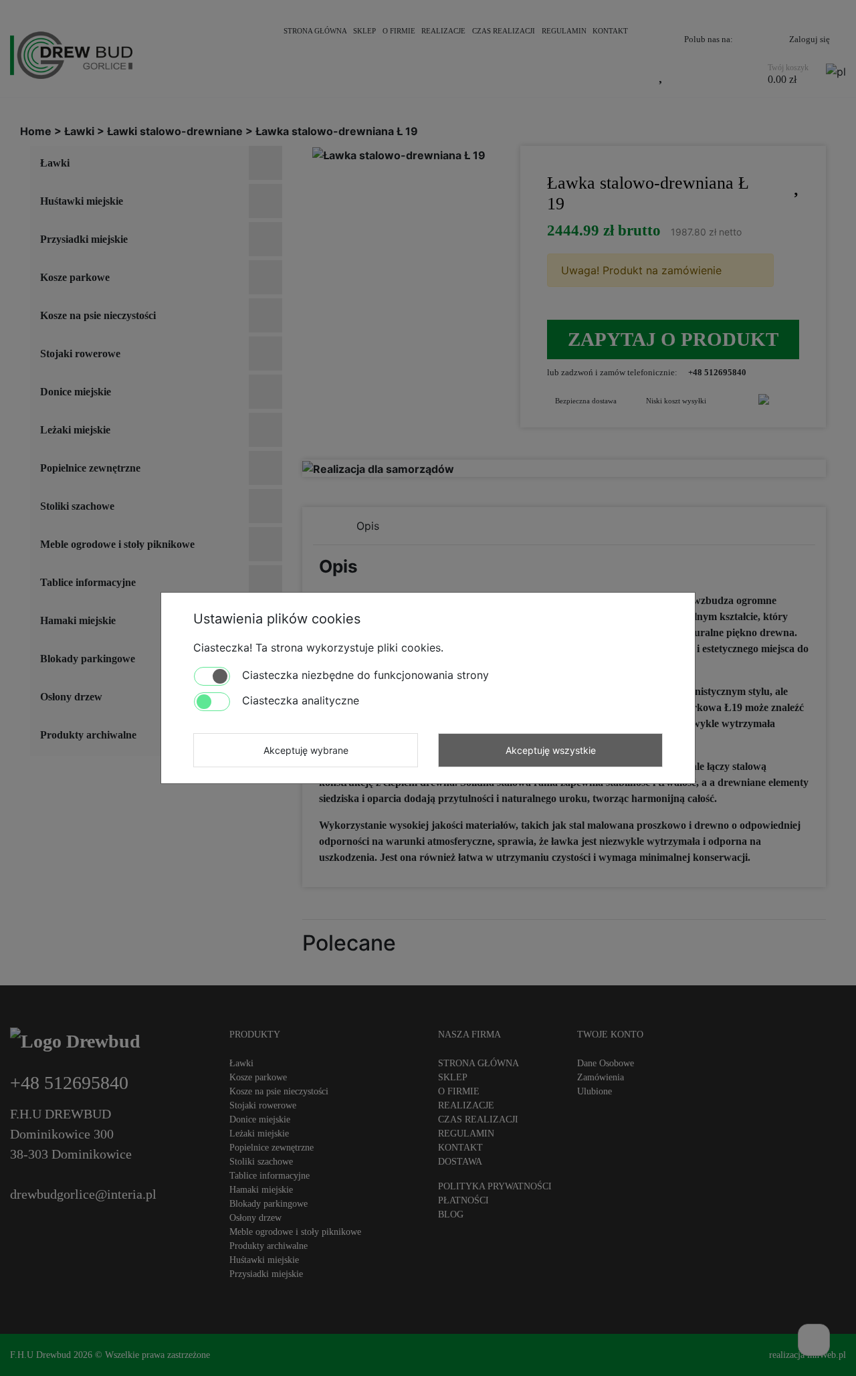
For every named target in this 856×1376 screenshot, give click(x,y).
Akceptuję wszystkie (551, 750)
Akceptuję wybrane (305, 750)
